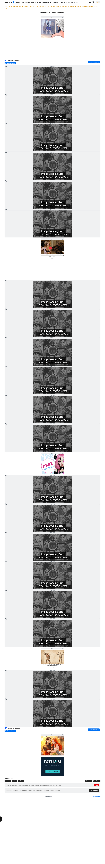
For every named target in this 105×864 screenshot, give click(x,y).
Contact (55, 2)
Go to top (95, 780)
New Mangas (26, 2)
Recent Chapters (36, 2)
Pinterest (21, 780)
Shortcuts (88, 780)
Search (18, 2)
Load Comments (94, 790)
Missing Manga (47, 2)
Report (96, 785)
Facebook (7, 780)
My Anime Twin (73, 2)
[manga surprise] (90, 2)
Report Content (96, 796)
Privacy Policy (63, 2)
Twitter (14, 780)
